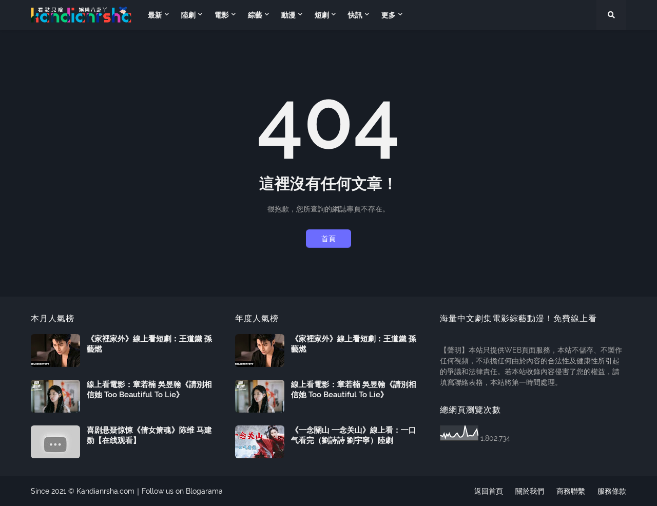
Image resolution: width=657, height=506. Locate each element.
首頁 (328, 239)
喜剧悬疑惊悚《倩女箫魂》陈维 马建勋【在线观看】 (149, 435)
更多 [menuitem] (388, 15)
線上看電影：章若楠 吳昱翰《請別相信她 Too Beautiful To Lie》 (149, 389)
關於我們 (529, 491)
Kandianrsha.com (105, 491)
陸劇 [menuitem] (188, 15)
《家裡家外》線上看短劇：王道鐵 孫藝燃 (149, 344)
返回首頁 (488, 491)
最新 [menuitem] (155, 15)
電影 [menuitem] (222, 15)
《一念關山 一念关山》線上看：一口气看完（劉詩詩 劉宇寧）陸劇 (353, 435)
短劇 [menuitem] (322, 15)
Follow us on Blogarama (182, 491)
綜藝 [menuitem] (255, 15)
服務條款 (611, 491)
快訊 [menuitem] (355, 15)
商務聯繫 (570, 491)
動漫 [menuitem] (288, 15)
